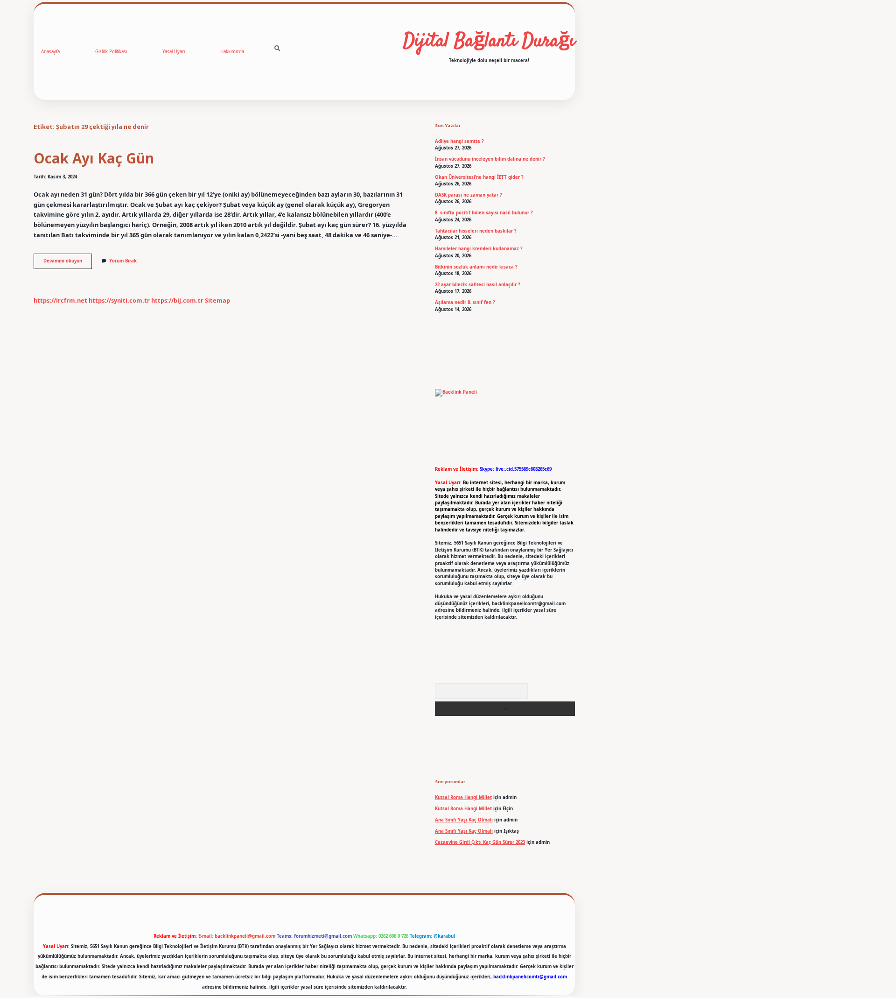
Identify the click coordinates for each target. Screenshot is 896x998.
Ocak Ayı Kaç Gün (94, 158)
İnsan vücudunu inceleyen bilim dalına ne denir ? (490, 159)
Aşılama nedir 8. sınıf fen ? (465, 302)
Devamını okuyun (67, 263)
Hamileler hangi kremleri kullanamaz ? (479, 249)
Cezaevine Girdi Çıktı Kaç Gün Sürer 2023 (480, 842)
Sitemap (217, 300)
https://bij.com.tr (177, 300)
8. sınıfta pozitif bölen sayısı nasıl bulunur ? (484, 213)
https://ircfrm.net (60, 300)
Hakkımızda (232, 52)
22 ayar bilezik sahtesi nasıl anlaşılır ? (477, 285)
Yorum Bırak (123, 261)
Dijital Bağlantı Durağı (489, 41)
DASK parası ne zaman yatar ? (468, 195)
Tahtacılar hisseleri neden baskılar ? (476, 231)
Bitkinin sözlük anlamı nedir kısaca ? (476, 267)
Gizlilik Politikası (111, 52)
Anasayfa (50, 52)
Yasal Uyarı (173, 52)
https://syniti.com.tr (119, 300)
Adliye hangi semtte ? (459, 141)
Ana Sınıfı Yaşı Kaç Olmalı (464, 820)
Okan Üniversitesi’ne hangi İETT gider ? (479, 177)
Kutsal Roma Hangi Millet (463, 797)
